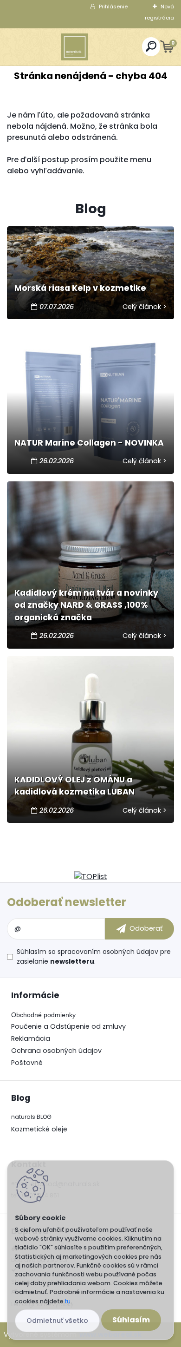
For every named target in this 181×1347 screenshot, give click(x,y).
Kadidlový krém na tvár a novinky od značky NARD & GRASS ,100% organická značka (86, 605)
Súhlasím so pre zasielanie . (94, 956)
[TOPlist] (90, 876)
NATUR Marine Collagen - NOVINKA (89, 442)
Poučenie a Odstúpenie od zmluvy (68, 1026)
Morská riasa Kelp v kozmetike (80, 288)
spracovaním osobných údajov (108, 951)
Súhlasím (131, 1319)
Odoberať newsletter (66, 902)
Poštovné (27, 1062)
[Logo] (75, 46)
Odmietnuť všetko (57, 1320)
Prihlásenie (113, 6)
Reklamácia (30, 1038)
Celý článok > (145, 306)
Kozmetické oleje (39, 1129)
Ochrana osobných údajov (56, 1050)
